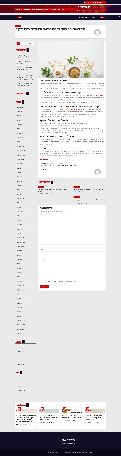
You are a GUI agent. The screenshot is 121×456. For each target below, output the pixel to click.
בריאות (22, 9)
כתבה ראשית (20, 351)
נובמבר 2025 (20, 146)
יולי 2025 (19, 163)
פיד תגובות (20, 386)
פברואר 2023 (20, 264)
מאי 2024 (19, 224)
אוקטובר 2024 (21, 203)
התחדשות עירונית (44, 9)
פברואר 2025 (20, 185)
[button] (118, 16)
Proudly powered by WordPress (69, 452)
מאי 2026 (19, 120)
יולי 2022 (19, 294)
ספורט (18, 360)
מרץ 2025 (19, 181)
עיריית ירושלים (52, 9)
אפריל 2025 (20, 177)
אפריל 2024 (20, 229)
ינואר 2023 (20, 268)
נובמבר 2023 (20, 237)
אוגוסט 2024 (20, 211)
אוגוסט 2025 (20, 159)
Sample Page (83, 17)
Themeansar (90, 452)
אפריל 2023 (20, 259)
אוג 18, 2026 (71, 420)
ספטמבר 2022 (21, 285)
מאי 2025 (19, 172)
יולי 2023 (19, 251)
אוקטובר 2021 (21, 320)
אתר (41, 271)
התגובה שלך (44, 215)
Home (93, 17)
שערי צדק (17, 9)
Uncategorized (21, 347)
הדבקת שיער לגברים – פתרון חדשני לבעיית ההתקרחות (88, 189)
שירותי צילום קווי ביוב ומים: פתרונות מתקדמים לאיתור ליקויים (24, 69)
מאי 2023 (19, 255)
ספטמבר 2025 (21, 155)
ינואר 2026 (20, 137)
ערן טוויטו (64, 420)
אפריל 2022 (20, 303)
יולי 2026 (19, 111)
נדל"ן (37, 9)
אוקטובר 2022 (21, 281)
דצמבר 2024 (20, 194)
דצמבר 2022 (20, 272)
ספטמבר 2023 (21, 242)
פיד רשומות (20, 382)
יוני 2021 (19, 333)
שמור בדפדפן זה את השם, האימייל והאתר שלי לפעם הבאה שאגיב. (58, 281)
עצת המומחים (76, 187)
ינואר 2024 (20, 233)
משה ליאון (32, 9)
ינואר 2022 (20, 316)
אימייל (42, 260)
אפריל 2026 (20, 124)
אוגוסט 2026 (20, 107)
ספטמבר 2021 (21, 325)
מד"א (27, 9)
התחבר (19, 377)
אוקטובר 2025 (21, 150)
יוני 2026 (19, 116)
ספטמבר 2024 (21, 207)
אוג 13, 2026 (48, 193)
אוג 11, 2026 (84, 203)
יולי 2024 (19, 216)
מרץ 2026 (19, 129)
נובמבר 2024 (20, 198)
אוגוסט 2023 (20, 246)
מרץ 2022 (19, 307)
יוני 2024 (19, 220)
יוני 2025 (19, 168)
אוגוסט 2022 (20, 290)
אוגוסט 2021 (20, 329)
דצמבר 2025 (20, 142)
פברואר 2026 (20, 133)
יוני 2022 (19, 298)
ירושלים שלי (84, 7)
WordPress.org (21, 390)
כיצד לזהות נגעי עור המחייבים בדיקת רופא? (71, 416)
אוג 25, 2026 (84, 191)
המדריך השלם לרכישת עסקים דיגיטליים (51, 163)
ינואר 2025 (20, 190)
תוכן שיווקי (20, 30)
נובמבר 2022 (20, 277)
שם (41, 249)
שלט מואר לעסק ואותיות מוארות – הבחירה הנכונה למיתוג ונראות (57, 165)
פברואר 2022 (20, 311)
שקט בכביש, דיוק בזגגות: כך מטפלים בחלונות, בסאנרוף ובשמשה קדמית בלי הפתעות (25, 77)
